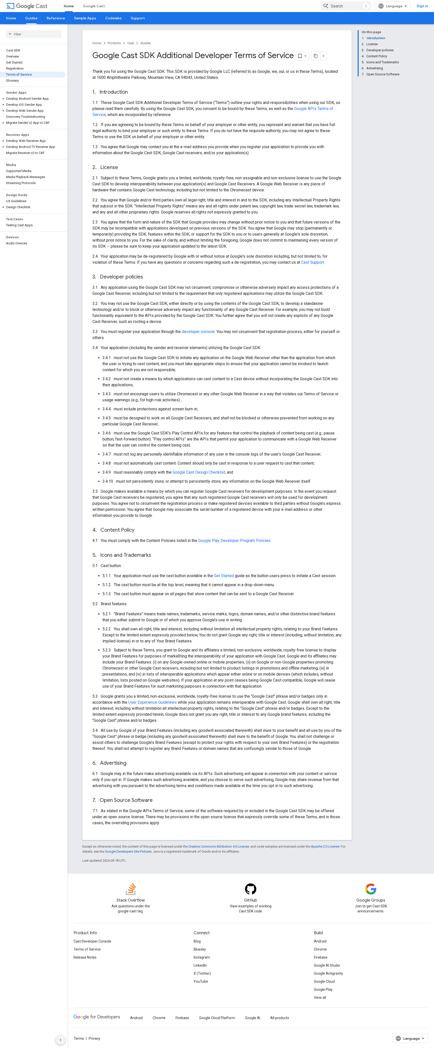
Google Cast (94, 6)
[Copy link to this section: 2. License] (123, 168)
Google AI (252, 1018)
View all (320, 998)
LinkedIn (200, 965)
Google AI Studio (327, 965)
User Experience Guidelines (152, 702)
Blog (197, 941)
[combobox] (346, 6)
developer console (198, 331)
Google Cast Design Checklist (199, 472)
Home (69, 6)
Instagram (202, 957)
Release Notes (85, 957)
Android (320, 941)
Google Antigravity (328, 973)
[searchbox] (34, 34)
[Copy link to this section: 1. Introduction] (133, 92)
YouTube (201, 981)
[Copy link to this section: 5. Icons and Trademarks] (156, 556)
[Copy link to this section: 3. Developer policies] (148, 277)
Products (114, 43)
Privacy (94, 1038)
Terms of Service (87, 949)
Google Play (323, 989)
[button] (33, 99)
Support (138, 18)
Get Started (224, 575)
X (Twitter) (202, 973)
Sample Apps (85, 18)
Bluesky (200, 949)
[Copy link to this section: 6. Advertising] (131, 763)
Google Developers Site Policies (128, 851)
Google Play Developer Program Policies (234, 540)
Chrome (320, 949)
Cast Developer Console (92, 941)
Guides (31, 18)
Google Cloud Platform (217, 1018)
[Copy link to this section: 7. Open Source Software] (158, 801)
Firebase (321, 957)
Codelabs (113, 18)
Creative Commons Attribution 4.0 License (218, 846)
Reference (56, 18)
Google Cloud (324, 981)
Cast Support (312, 262)
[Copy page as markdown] (315, 56)
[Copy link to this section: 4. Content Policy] (139, 530)
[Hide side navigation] (61, 1040)
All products (279, 1018)
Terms (79, 1038)
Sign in (422, 6)
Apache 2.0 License (325, 846)
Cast (41, 6)
